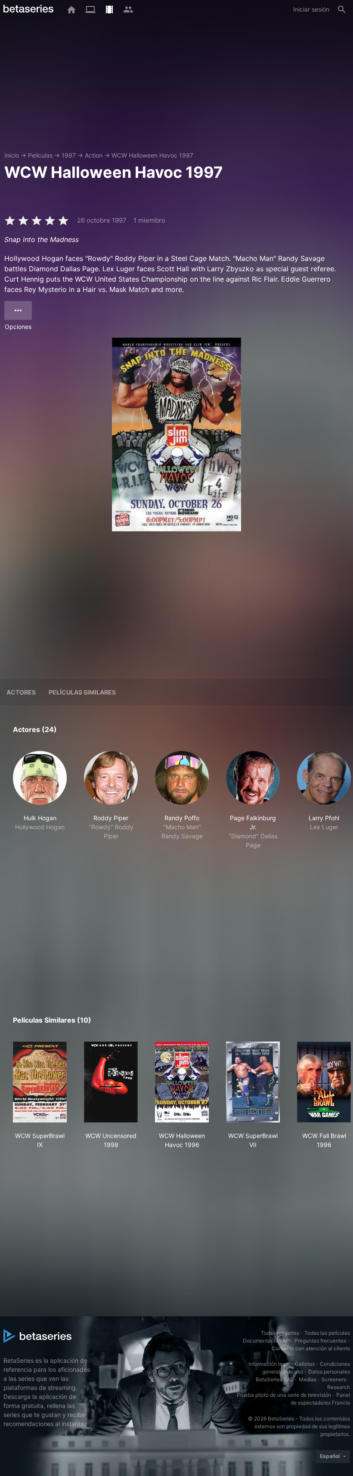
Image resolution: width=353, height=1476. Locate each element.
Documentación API (267, 1340)
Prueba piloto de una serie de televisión (284, 1395)
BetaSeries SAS (275, 1379)
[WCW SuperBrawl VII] (253, 1082)
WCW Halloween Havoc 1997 (152, 155)
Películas (40, 155)
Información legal (269, 1364)
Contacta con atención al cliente (311, 1348)
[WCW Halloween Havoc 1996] (182, 1082)
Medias (307, 1379)
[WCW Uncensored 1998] (111, 1082)
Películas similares (82, 692)
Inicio (11, 155)
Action (93, 155)
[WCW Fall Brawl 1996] (324, 1082)
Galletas (305, 1364)
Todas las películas (327, 1333)
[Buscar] (342, 9)
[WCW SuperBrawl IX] (40, 1082)
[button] (40, 800)
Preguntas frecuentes (320, 1340)
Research (338, 1387)
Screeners (334, 1379)
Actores (21, 692)
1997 (69, 155)
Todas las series (280, 1333)
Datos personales (329, 1371)
